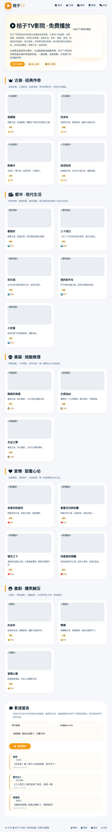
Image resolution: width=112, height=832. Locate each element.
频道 (85, 828)
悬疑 (93, 5)
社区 (104, 5)
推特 (75, 828)
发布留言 (21, 746)
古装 (70, 5)
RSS (105, 828)
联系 (95, 828)
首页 (59, 5)
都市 (82, 5)
